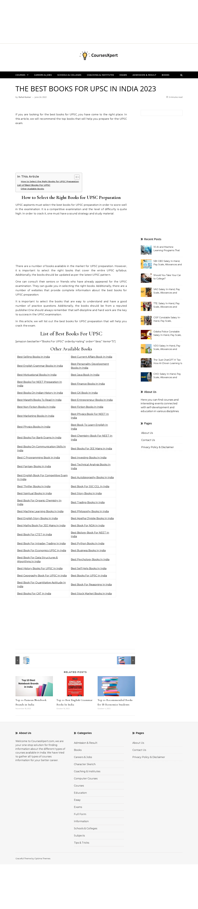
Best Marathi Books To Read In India (39, 399)
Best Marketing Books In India (35, 415)
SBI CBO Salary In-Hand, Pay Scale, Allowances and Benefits (167, 263)
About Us (147, 432)
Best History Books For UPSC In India (39, 568)
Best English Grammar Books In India (40, 365)
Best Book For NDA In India (87, 525)
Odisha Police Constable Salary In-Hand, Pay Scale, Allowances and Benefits (167, 333)
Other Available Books (32, 188)
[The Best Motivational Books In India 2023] (128, 660)
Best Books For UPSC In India (89, 575)
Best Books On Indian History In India (40, 392)
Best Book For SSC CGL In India (90, 486)
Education (80, 792)
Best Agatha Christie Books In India (92, 518)
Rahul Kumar (25, 97)
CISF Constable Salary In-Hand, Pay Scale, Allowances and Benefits (167, 319)
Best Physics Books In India (33, 426)
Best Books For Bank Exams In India (39, 437)
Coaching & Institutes (100, 74)
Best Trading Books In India (88, 502)
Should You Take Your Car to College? (167, 277)
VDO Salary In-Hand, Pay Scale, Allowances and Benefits (166, 347)
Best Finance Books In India (88, 383)
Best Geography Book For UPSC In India (42, 575)
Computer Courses (85, 778)
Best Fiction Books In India (87, 406)
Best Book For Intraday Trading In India (41, 543)
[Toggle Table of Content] (75, 177)
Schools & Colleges (69, 74)
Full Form (80, 814)
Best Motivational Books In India (36, 374)
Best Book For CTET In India (34, 534)
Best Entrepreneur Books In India (92, 399)
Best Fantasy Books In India (34, 466)
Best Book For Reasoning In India (91, 584)
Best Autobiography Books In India (92, 477)
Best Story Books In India (86, 493)
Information (81, 821)
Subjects (79, 835)
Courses (20, 74)
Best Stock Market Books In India (91, 593)
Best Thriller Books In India (33, 486)
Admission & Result (144, 74)
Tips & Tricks (81, 842)
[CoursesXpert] (99, 56)
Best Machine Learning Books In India (40, 511)
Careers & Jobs (43, 74)
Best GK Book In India (84, 392)
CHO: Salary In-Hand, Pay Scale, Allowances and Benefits (167, 376)
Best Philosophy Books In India (90, 511)
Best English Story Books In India (37, 518)
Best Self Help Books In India (88, 568)
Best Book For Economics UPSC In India (41, 550)
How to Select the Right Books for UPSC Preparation (50, 181)
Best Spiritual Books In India (34, 493)
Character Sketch (85, 764)
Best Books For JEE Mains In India (91, 448)
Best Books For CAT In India (34, 593)
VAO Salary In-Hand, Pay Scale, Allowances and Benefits (166, 291)
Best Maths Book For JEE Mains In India (41, 525)
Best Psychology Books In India (90, 559)
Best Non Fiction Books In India (36, 406)
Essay (77, 799)
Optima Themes (42, 858)
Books (165, 74)
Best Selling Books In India (33, 356)
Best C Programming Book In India (38, 457)
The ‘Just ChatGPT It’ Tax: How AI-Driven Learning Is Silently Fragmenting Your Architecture (167, 361)
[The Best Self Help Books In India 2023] (22, 660)
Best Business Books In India (88, 550)
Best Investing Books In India (88, 457)
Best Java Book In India (85, 374)
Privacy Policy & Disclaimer (157, 447)
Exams (123, 74)
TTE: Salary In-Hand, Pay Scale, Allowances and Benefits (166, 305)
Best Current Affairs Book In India (91, 356)
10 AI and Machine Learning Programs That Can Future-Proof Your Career (166, 249)
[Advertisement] (93, 21)
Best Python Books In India (87, 543)
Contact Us (148, 440)
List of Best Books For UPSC (33, 185)
